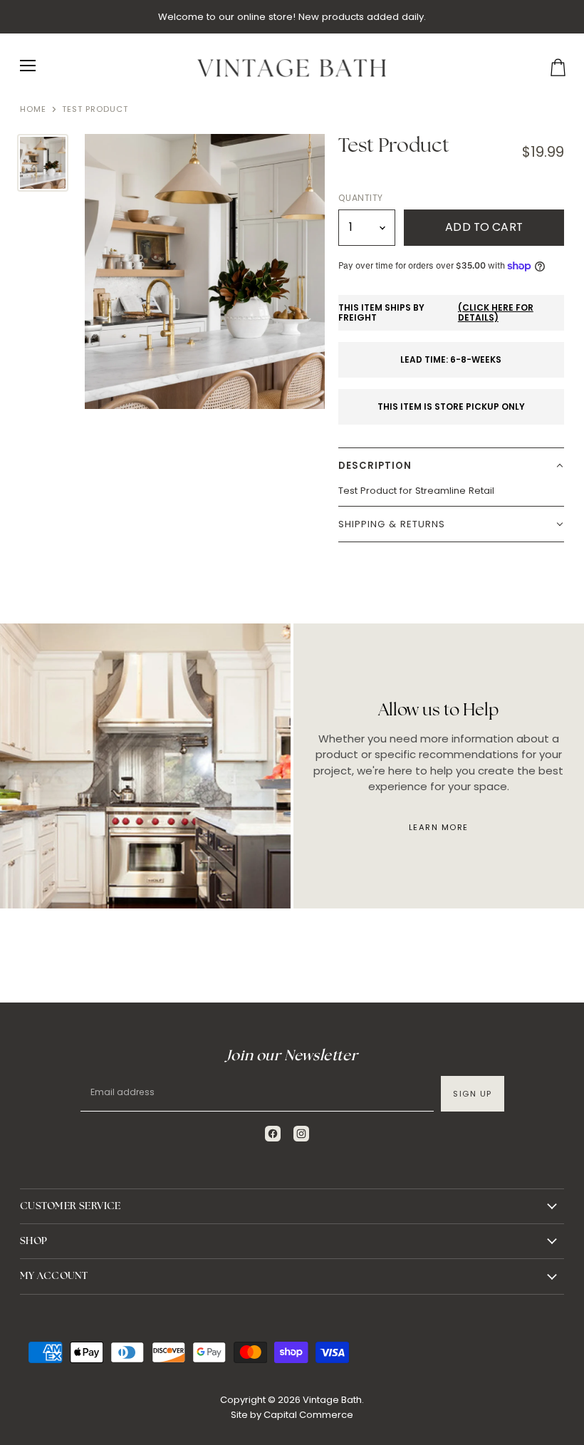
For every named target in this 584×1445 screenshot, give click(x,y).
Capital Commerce (308, 1414)
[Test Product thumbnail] (43, 162)
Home (33, 109)
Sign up (472, 1093)
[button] (451, 465)
